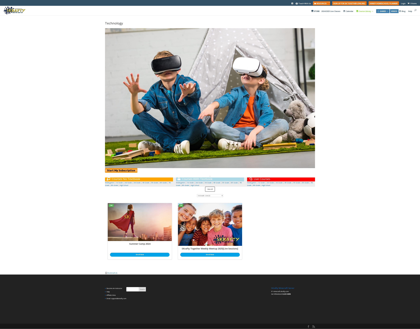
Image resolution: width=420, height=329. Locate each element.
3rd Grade (137, 183)
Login (403, 4)
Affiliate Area (111, 295)
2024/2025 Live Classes (330, 11)
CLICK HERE (286, 294)
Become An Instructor (114, 288)
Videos (394, 11)
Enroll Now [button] (140, 255)
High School (124, 185)
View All (210, 189)
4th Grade (145, 183)
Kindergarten (109, 183)
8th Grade (114, 185)
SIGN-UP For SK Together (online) (349, 4)
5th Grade (154, 183)
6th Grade (163, 183)
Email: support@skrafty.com (116, 298)
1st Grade (119, 183)
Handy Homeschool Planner (383, 4)
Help (410, 11)
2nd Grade (128, 183)
